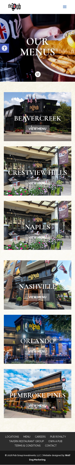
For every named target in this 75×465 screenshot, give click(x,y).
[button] (4, 48)
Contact (51, 445)
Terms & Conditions (27, 445)
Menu (26, 436)
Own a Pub (55, 441)
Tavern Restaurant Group (26, 441)
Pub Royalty (58, 436)
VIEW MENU (37, 129)
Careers (40, 436)
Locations (12, 436)
